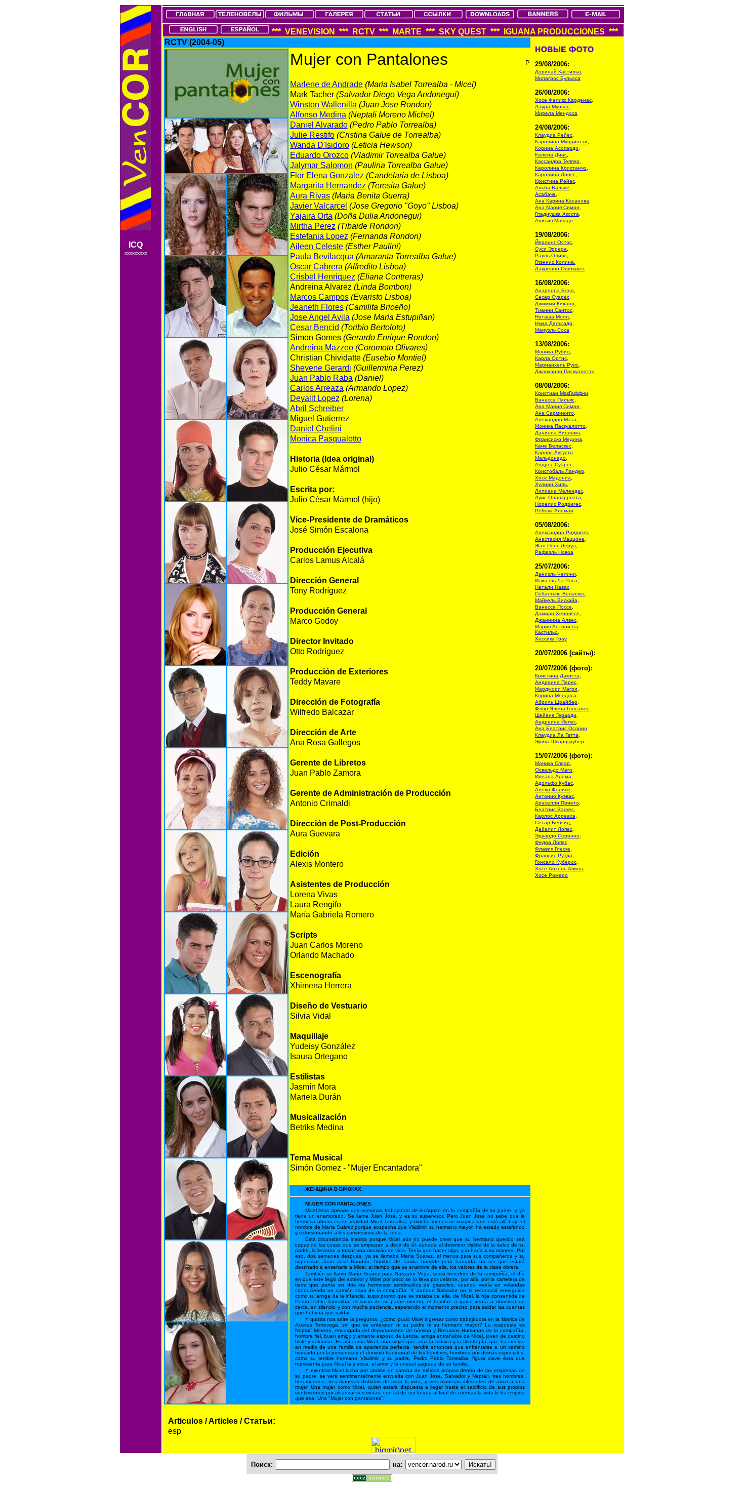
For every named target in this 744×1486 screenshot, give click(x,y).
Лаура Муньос (552, 106)
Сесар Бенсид (552, 822)
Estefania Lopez (319, 236)
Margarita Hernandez (328, 185)
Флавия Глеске (552, 849)
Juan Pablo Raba (321, 378)
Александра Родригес (562, 532)
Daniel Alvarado (319, 125)
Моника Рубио (552, 351)
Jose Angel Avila (320, 317)
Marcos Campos (319, 297)
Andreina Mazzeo (321, 347)
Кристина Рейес (555, 181)
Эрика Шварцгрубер (559, 741)
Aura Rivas (310, 195)
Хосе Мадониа (553, 477)
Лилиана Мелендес (559, 491)
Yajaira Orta (311, 216)
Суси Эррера (551, 249)
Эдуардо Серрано (557, 835)
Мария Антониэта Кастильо (556, 629)
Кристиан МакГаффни (561, 393)
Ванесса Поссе (553, 607)
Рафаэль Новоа (554, 552)
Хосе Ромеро (551, 875)
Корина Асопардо (556, 148)
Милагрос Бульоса (558, 78)
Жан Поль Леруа (555, 545)
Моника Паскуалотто (560, 426)
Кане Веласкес (553, 446)
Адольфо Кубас (554, 783)
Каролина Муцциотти (561, 141)
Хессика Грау (551, 638)
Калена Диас (551, 154)
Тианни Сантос (553, 310)
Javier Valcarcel (318, 206)
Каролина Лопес (555, 174)
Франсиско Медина (558, 439)
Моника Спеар (552, 763)
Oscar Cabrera (316, 266)
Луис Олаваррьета (558, 497)
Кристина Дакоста (557, 675)
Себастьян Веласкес (560, 593)
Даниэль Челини (555, 574)
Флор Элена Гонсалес (562, 708)
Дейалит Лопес (553, 829)
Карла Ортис (551, 358)
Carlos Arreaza (317, 388)
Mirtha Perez (313, 226)
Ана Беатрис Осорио (561, 728)
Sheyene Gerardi (320, 368)
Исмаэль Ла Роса (556, 580)
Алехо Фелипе (552, 789)
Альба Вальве (552, 187)
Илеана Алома (553, 776)
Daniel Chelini (316, 428)
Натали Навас (552, 587)
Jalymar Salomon (321, 165)
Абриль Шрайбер (556, 702)
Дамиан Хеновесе (557, 613)
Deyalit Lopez (315, 398)
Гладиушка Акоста (557, 214)
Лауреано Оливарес (560, 268)
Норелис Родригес (558, 504)
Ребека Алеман (554, 510)
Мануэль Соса (552, 330)
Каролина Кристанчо (561, 168)
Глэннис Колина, (555, 262)
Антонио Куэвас (554, 796)
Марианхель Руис (556, 365)
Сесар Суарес (552, 297)
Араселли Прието (557, 803)
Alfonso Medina (318, 114)
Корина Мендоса (555, 695)
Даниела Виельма (557, 432)
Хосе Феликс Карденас (563, 100)
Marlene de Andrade (326, 84)
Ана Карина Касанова (562, 201)
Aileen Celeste (316, 246)
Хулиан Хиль (551, 484)
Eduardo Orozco (319, 155)
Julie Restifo (312, 135)
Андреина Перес (555, 682)
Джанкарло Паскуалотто (565, 371)
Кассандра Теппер (557, 161)
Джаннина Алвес (555, 620)
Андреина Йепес (555, 722)
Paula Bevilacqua (322, 256)
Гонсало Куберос (555, 862)
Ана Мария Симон (557, 207)
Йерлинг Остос (553, 242)
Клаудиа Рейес (553, 135)
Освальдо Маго (553, 770)
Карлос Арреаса (555, 816)
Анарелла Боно (554, 290)
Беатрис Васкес (554, 809)
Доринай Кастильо (558, 71)
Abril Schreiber (317, 408)
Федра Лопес (551, 842)
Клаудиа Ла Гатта (556, 735)
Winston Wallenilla (323, 104)
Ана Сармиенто (554, 413)
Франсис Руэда (553, 855)
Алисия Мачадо (554, 220)
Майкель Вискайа (556, 600)
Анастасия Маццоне (560, 539)
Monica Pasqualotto (325, 438)
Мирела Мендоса (556, 113)
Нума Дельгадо (553, 323)
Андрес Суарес (553, 464)
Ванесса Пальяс (554, 400)
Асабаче (545, 194)
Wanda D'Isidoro (319, 145)
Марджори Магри (556, 689)
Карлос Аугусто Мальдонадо (554, 455)
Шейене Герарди (555, 715)
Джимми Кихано (554, 303)
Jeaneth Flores (317, 307)
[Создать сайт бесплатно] (372, 1479)
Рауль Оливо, (551, 255)
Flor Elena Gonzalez (327, 175)
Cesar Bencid (314, 327)
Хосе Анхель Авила (559, 868)
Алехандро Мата (555, 419)
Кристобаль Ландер (559, 471)
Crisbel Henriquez (322, 276)
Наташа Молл (552, 316)
